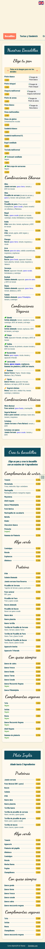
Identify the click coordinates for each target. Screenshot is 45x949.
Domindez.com (33, 945)
